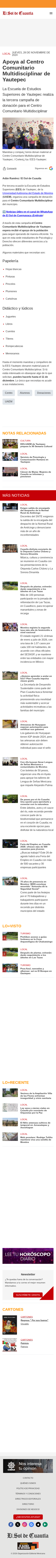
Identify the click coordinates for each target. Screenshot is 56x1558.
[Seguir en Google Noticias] (51, 168)
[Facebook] (10, 1524)
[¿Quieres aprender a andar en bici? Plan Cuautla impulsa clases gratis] (10, 693)
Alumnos (25, 393)
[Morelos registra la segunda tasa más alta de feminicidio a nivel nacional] (10, 645)
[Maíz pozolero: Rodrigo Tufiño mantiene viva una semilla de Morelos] (10, 1137)
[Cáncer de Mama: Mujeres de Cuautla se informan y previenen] (10, 472)
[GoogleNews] (31, 1524)
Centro (8, 393)
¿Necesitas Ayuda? (28, 1517)
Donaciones (44, 393)
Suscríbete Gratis (28, 1295)
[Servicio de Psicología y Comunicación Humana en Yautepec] (10, 457)
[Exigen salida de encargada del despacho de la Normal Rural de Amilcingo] (10, 522)
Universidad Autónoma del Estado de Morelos (27, 193)
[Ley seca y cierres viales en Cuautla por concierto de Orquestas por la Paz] (10, 1108)
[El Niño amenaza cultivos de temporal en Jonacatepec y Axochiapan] (10, 1123)
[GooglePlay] (45, 1524)
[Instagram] (24, 1524)
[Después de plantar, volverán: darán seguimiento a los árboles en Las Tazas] (10, 600)
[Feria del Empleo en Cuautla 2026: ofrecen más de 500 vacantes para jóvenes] (10, 856)
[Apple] (38, 1524)
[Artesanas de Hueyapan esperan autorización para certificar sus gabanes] (10, 736)
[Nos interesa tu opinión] (28, 1466)
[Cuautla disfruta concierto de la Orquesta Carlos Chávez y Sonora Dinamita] (10, 561)
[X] (17, 1524)
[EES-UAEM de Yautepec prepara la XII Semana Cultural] (10, 444)
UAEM (8, 401)
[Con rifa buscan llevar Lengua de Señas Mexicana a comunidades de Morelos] (10, 774)
